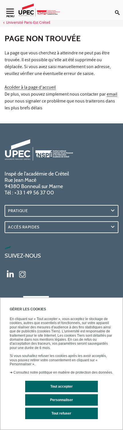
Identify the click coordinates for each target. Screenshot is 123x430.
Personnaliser (61, 400)
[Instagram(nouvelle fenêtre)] (22, 273)
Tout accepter (61, 386)
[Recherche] (119, 8)
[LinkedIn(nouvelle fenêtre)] (10, 273)
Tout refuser (61, 413)
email (112, 94)
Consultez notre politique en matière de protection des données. (63, 372)
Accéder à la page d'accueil (30, 87)
